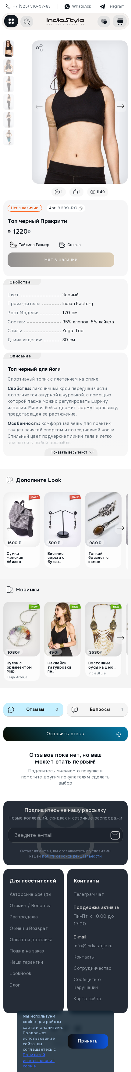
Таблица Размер (34, 244)
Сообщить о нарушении (87, 983)
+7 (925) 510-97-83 (32, 6)
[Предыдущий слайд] (39, 106)
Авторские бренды (30, 894)
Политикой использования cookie (39, 1060)
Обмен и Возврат (29, 928)
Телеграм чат (89, 894)
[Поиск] (26, 21)
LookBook (20, 973)
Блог (15, 985)
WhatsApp (81, 6)
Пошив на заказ (27, 951)
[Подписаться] (115, 835)
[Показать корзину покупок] (120, 21)
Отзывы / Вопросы (30, 905)
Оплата (74, 244)
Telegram (116, 6)
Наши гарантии (26, 962)
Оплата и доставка (31, 939)
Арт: (63, 208)
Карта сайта (87, 998)
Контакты (84, 957)
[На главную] (65, 21)
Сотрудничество (93, 968)
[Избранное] (103, 21)
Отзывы (42, 709)
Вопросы (106, 709)
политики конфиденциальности (72, 856)
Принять (88, 1041)
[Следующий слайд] (120, 106)
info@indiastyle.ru (93, 945)
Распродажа (24, 917)
